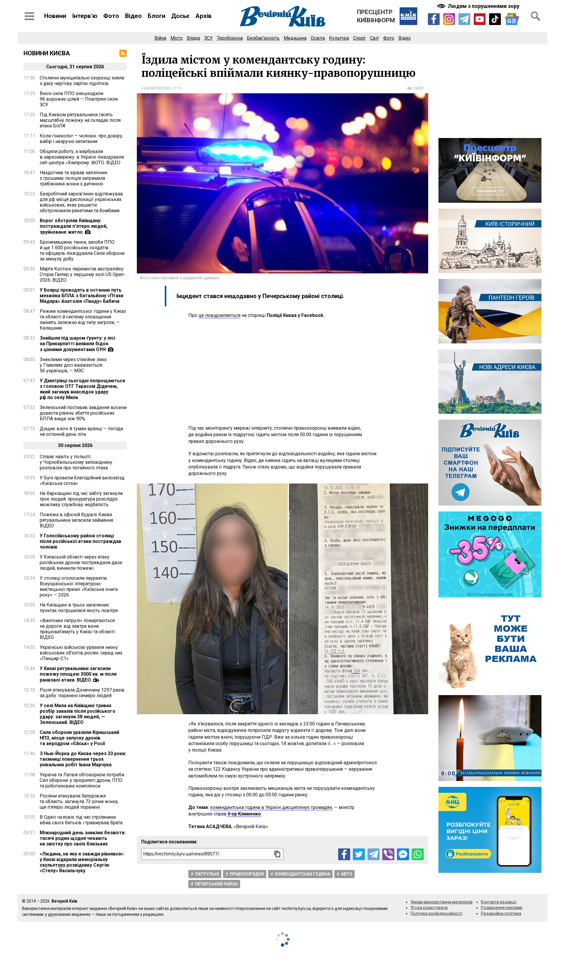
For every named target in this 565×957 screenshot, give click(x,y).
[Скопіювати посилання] (277, 854)
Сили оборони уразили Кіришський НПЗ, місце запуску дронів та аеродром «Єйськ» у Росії (79, 738)
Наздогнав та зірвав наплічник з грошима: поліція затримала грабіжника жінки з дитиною (73, 178)
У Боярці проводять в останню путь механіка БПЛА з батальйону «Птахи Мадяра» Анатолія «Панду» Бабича (81, 295)
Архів (203, 15)
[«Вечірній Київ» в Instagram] (449, 19)
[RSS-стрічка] (123, 53)
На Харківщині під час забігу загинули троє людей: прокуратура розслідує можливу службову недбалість (81, 499)
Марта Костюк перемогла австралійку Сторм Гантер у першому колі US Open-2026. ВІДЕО (82, 274)
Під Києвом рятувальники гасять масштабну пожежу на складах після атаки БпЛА (80, 120)
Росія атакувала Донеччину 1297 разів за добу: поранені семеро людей (82, 692)
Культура (339, 38)
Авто (346, 874)
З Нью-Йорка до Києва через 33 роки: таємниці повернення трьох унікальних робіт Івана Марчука (83, 759)
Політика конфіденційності (436, 913)
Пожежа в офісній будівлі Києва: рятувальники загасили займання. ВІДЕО (77, 520)
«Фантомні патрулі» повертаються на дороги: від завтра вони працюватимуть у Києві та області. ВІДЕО (78, 629)
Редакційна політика (501, 913)
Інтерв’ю (84, 15)
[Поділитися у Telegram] (374, 854)
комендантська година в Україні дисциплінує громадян (271, 807)
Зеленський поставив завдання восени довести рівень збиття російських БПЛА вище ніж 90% (83, 413)
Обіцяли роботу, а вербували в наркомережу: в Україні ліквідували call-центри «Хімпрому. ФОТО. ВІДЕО (82, 157)
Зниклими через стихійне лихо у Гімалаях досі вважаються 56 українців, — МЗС (73, 365)
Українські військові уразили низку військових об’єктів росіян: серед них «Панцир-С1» (81, 652)
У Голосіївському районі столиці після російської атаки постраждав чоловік (80, 541)
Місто (176, 38)
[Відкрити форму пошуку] (535, 16)
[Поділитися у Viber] (388, 854)
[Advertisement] (282, 372)
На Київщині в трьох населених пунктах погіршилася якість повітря (79, 607)
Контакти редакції (498, 902)
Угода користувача (429, 907)
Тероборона (230, 38)
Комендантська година (302, 874)
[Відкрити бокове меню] (29, 16)
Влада (193, 38)
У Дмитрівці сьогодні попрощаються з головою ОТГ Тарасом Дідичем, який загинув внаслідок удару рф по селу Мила (82, 389)
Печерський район (216, 884)
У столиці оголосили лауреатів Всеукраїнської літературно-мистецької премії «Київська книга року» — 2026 (79, 586)
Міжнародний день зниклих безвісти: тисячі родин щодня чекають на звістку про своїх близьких (83, 838)
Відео (133, 15)
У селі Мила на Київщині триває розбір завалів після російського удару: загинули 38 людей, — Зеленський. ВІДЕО (77, 714)
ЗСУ (208, 38)
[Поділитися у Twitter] (359, 854)
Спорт (359, 38)
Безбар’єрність (263, 38)
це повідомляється (219, 315)
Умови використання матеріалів (442, 902)
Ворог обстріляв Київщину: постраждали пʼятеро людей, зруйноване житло (73, 226)
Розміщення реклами (501, 907)
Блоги (156, 15)
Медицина (295, 38)
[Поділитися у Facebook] (344, 854)
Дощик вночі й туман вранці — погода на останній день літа (81, 431)
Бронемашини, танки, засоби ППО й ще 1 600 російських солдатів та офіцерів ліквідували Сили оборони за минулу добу (82, 250)
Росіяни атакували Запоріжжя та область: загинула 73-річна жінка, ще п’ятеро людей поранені (79, 801)
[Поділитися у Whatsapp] (418, 854)
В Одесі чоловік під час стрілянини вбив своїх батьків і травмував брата (81, 819)
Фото (111, 15)
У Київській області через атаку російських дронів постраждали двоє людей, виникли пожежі (81, 562)
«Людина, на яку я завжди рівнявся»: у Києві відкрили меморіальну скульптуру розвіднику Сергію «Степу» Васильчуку (82, 862)
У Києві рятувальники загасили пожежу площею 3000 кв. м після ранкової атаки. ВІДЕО (78, 674)
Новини (55, 15)
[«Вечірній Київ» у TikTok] (495, 19)
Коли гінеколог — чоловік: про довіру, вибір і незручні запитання (81, 138)
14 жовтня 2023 (156, 88)
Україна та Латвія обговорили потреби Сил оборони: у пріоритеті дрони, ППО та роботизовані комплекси (82, 780)
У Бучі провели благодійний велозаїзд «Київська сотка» (82, 480)
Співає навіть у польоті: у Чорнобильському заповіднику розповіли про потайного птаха (76, 462)
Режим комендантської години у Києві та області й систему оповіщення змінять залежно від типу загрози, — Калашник (83, 319)
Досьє (180, 15)
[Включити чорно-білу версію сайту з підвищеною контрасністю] (479, 6)
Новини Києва (47, 53)
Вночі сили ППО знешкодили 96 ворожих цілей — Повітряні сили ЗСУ (79, 99)
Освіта (318, 38)
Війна (160, 38)
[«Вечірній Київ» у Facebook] (434, 19)
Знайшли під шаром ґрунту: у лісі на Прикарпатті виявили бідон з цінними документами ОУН (77, 343)
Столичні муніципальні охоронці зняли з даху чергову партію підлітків (82, 80)
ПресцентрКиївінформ (376, 16)
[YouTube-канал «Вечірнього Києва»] (480, 19)
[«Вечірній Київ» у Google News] (511, 19)
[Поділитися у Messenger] (403, 854)
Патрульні (207, 874)
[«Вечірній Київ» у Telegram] (464, 19)
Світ (374, 38)
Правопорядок (247, 874)
